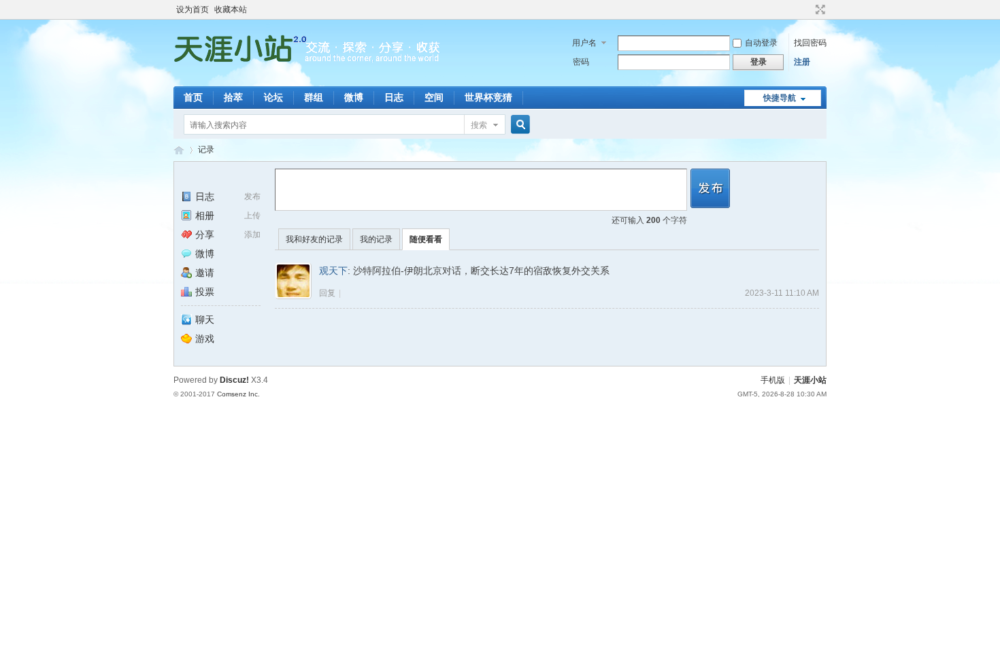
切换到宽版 (819, 9)
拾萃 (233, 97)
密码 (581, 62)
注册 (802, 62)
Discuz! (234, 380)
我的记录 (376, 239)
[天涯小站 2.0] (309, 78)
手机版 (773, 380)
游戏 (204, 338)
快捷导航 (779, 98)
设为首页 (192, 9)
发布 (252, 196)
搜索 (479, 125)
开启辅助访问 (807, 9)
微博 (353, 97)
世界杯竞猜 (488, 97)
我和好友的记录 (314, 239)
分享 (204, 234)
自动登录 (761, 43)
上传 (252, 215)
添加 (252, 234)
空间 (434, 97)
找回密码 (810, 43)
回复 (327, 293)
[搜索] (518, 125)
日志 (393, 97)
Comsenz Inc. (238, 394)
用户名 (584, 43)
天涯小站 (810, 380)
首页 (193, 97)
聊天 (204, 319)
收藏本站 (230, 9)
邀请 (204, 272)
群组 (313, 97)
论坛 (273, 97)
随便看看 (426, 239)
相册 (204, 215)
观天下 (333, 270)
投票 (204, 291)
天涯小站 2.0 (178, 150)
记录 (206, 149)
